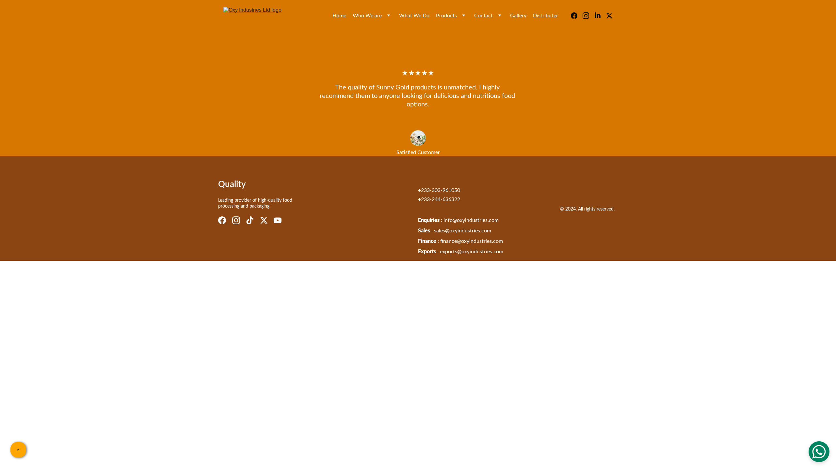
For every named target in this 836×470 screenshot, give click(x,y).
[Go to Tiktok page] (250, 220)
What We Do (414, 15)
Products (446, 15)
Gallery (518, 15)
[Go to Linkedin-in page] (600, 15)
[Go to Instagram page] (588, 15)
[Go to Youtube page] (277, 220)
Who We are (367, 15)
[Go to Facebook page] (577, 15)
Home (339, 15)
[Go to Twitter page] (609, 15)
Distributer (545, 15)
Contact (483, 15)
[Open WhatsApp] (819, 451)
